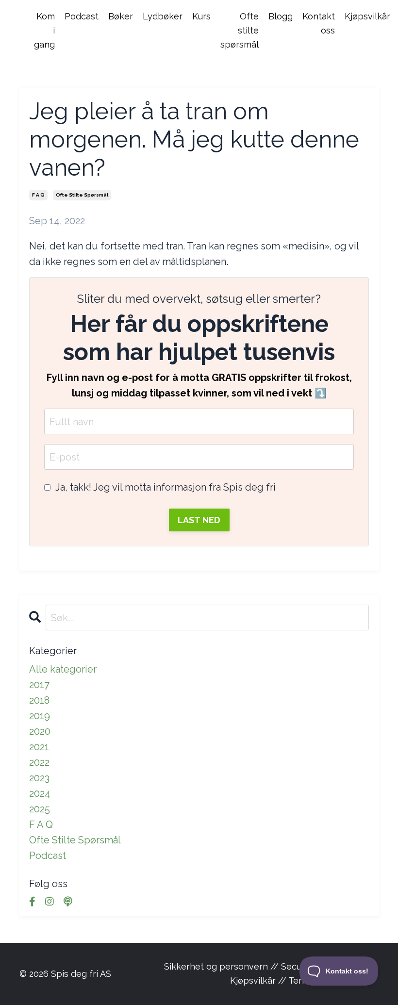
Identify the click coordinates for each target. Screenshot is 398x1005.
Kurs (201, 16)
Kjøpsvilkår (367, 16)
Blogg (280, 16)
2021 (39, 747)
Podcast (82, 16)
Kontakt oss (318, 23)
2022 (39, 762)
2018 (39, 700)
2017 (39, 685)
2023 (39, 778)
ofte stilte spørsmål (82, 195)
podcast (47, 855)
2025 (39, 809)
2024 (39, 793)
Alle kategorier (63, 669)
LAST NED (199, 520)
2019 (39, 716)
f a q (38, 195)
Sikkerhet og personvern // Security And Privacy (265, 966)
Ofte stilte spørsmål (239, 30)
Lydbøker (162, 16)
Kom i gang (44, 30)
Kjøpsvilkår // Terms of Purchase (298, 980)
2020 (39, 731)
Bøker (120, 16)
